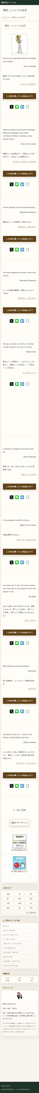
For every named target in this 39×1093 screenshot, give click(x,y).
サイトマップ (5, 1085)
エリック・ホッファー (11, 935)
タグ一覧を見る (31, 912)
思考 (8, 908)
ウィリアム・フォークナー (26, 763)
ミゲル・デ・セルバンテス (26, 540)
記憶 (8, 903)
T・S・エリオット (9, 948)
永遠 (19, 899)
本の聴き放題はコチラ (19, 871)
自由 (19, 903)
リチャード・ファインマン (12, 944)
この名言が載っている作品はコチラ (19, 96)
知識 (8, 894)
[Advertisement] (19, 413)
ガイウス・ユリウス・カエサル (24, 161)
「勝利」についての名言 (14, 10)
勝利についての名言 (18, 17)
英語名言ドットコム (8, 2)
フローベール (7, 957)
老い (8, 899)
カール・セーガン (9, 930)
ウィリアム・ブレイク (11, 952)
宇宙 (30, 908)
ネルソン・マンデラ (28, 474)
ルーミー (6, 926)
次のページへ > (19, 822)
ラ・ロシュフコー (9, 939)
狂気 (30, 899)
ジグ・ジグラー (30, 620)
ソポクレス (32, 689)
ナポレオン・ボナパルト (27, 227)
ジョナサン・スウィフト (11, 961)
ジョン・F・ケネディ (28, 84)
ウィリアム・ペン (29, 373)
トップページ (5, 17)
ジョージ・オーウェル (11, 966)
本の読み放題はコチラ (19, 850)
